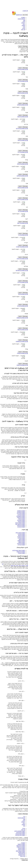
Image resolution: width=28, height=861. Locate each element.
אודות (23, 28)
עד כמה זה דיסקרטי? (22, 794)
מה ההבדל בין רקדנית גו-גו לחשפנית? (18, 796)
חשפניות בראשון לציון (20, 524)
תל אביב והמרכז (21, 18)
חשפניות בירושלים (21, 551)
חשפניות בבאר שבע (20, 850)
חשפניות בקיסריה (21, 543)
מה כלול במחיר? (23, 791)
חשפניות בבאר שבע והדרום (18, 550)
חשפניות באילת (21, 553)
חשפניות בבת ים (21, 514)
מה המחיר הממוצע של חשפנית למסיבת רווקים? (16, 792)
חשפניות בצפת (21, 542)
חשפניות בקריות (21, 544)
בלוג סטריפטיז (22, 853)
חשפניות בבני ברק (21, 513)
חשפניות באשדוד (21, 510)
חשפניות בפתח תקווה (20, 522)
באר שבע (13, 565)
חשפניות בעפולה (21, 540)
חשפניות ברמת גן (21, 526)
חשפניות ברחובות (21, 525)
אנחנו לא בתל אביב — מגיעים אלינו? (18, 799)
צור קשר (23, 29)
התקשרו (20, 46)
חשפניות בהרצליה (21, 517)
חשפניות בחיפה (21, 535)
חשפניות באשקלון (21, 512)
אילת (24, 21)
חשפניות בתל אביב (21, 845)
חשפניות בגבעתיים (21, 516)
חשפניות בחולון (21, 518)
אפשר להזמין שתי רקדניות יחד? (19, 798)
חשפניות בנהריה (21, 538)
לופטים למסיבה (21, 852)
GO (19, 14)
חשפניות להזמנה (21, 844)
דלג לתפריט (25, 10)
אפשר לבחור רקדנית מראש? (20, 795)
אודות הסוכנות (21, 854)
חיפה (20, 565)
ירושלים (23, 22)
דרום (24, 24)
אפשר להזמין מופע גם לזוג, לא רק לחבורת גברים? (16, 800)
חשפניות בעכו (22, 539)
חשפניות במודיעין (21, 520)
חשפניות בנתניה (21, 521)
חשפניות (23, 17)
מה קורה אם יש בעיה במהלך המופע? (18, 802)
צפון (24, 20)
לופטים (23, 25)
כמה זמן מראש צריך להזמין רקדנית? (19, 782)
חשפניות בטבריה (21, 536)
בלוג (24, 26)
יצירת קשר (22, 856)
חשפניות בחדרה (21, 534)
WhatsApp (25, 46)
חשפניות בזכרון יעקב (20, 532)
